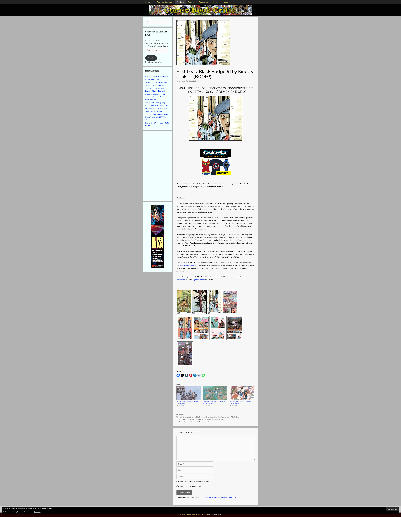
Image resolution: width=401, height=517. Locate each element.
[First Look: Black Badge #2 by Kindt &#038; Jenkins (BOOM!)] (188, 393)
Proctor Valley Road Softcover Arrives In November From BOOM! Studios (155, 97)
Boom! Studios (206, 417)
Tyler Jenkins (235, 417)
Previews (180, 2)
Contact (224, 2)
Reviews (191, 2)
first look (214, 417)
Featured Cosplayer (165, 2)
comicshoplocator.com (188, 265)
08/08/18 (182, 417)
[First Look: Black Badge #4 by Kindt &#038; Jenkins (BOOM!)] (242, 393)
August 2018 (189, 417)
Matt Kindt (221, 417)
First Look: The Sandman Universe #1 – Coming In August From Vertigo (201, 419)
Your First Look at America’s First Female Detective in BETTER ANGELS (157, 117)
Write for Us (203, 2)
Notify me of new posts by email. (190, 486)
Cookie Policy (37, 512)
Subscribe (151, 58)
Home (147, 2)
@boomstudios (199, 279)
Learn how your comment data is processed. (221, 497)
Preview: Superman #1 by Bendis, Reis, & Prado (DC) (195, 422)
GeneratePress (215, 515)
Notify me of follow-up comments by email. (194, 481)
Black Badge (197, 417)
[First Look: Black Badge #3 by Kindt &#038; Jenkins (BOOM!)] (215, 393)
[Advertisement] (160, 165)
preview (227, 417)
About (214, 2)
